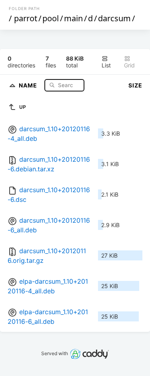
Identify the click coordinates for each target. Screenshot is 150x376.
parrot (25, 18)
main (73, 18)
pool (50, 18)
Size (135, 85)
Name (29, 84)
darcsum (114, 18)
